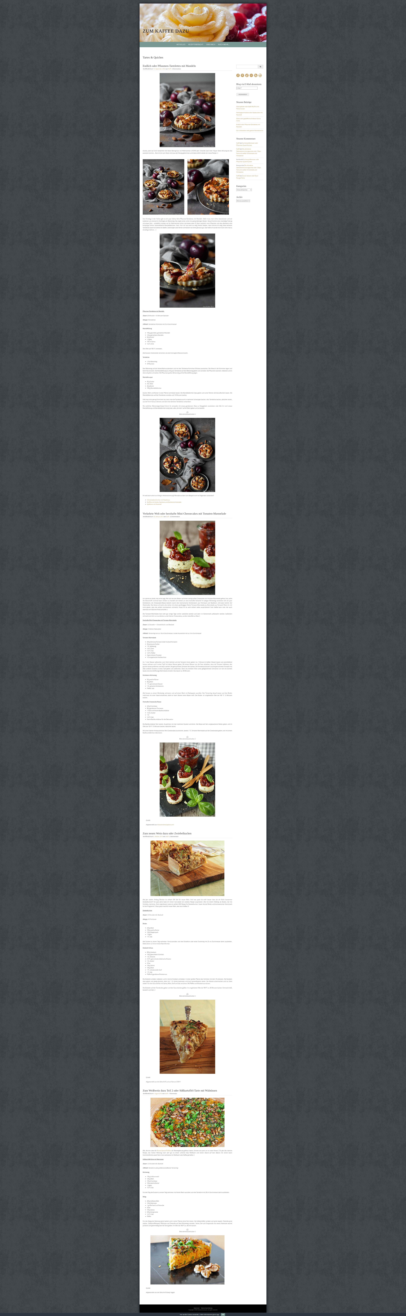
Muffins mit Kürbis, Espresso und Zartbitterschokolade (164, 502)
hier (218, 1314)
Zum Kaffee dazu (166, 31)
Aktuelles (180, 44)
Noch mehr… (224, 44)
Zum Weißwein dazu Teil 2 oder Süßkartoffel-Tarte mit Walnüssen (180, 1090)
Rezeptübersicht (195, 44)
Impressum (197, 1308)
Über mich (210, 44)
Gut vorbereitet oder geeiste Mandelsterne (249, 130)
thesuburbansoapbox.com (165, 825)
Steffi (169, 69)
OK (223, 1314)
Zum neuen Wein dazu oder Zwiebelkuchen (167, 833)
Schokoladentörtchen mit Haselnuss (158, 500)
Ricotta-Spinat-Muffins (164, 1150)
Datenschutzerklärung (206, 1308)
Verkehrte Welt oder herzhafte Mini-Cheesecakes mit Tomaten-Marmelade (184, 513)
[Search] (260, 67)
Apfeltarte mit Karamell (154, 504)
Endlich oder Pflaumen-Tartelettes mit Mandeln (169, 65)
